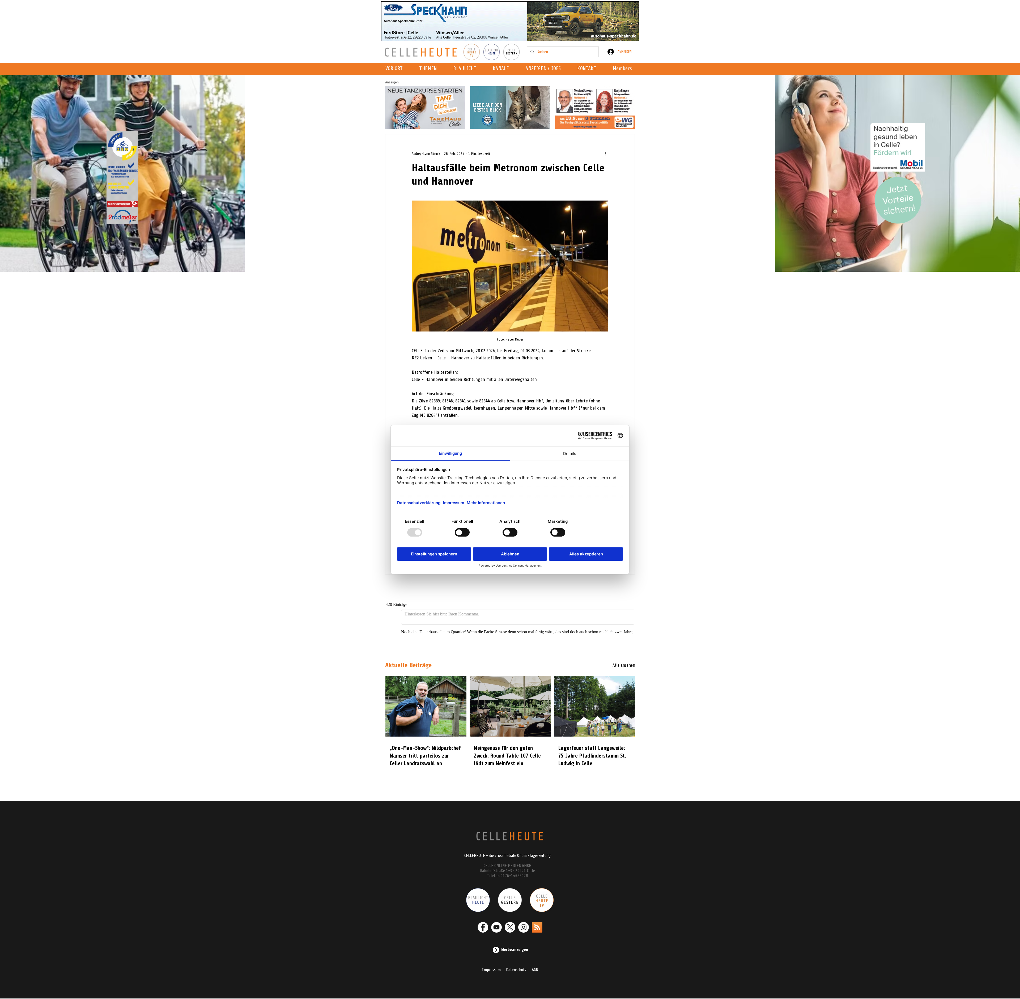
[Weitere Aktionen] (605, 153)
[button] (502, 69)
